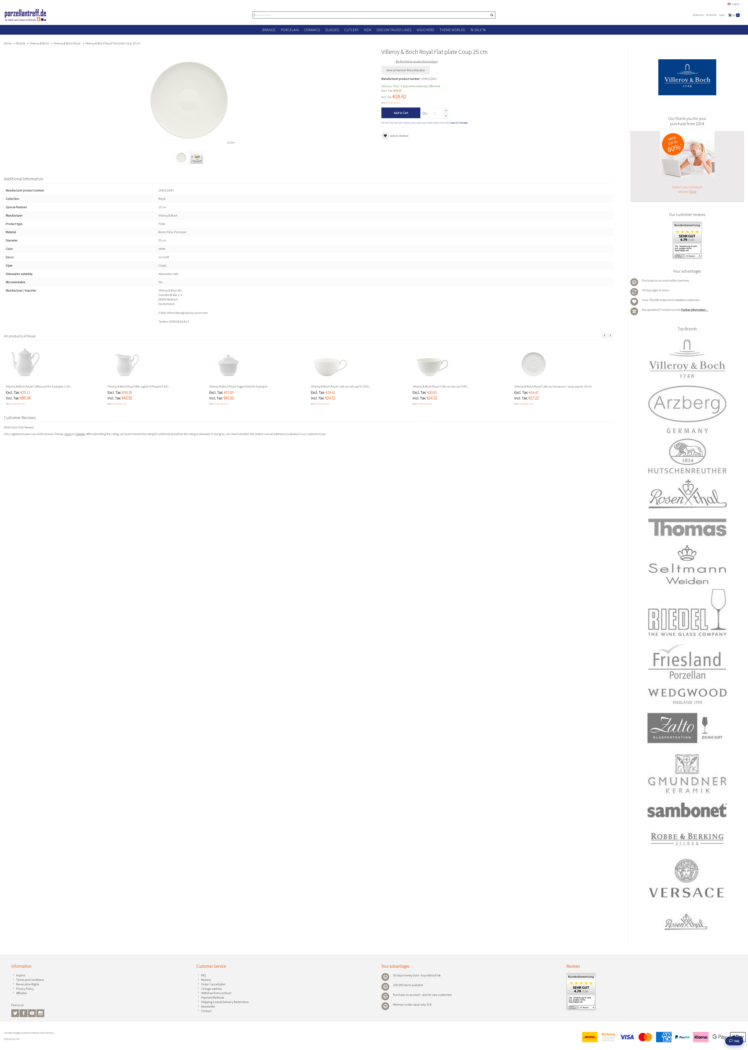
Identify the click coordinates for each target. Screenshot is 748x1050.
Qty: (424, 113)
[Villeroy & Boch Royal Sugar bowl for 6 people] (258, 363)
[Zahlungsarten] (662, 1037)
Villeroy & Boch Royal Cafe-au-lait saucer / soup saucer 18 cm (553, 386)
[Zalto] (687, 728)
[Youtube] (32, 1013)
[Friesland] (687, 661)
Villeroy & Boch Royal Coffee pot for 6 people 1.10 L (38, 386)
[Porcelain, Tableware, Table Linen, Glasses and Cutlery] (25, 15)
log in (68, 434)
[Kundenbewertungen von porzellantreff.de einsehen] (581, 975)
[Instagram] (40, 1013)
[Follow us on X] (15, 1013)
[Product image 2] (196, 157)
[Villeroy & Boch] (687, 359)
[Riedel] (687, 613)
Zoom (231, 142)
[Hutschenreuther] (687, 456)
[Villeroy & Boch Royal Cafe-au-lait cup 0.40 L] (461, 363)
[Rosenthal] (687, 494)
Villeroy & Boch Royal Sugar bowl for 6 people (238, 386)
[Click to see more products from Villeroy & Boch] (687, 77)
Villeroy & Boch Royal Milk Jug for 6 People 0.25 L (138, 386)
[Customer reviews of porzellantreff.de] (687, 224)
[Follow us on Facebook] (24, 1013)
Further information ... (694, 310)
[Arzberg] (687, 409)
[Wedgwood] (687, 696)
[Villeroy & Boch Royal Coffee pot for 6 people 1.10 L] (55, 363)
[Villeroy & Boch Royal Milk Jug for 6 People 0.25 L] (156, 363)
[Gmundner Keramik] (687, 773)
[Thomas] (687, 527)
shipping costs (393, 102)
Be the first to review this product (417, 61)
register (80, 434)
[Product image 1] (181, 157)
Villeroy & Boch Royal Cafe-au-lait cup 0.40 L (440, 386)
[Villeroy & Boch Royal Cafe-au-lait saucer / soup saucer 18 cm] (563, 363)
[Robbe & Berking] (687, 839)
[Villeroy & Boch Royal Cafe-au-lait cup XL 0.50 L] (360, 363)
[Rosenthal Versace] (687, 894)
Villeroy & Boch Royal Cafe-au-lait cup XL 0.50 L (340, 386)
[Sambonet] (687, 810)
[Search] (492, 15)
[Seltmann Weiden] (687, 565)
